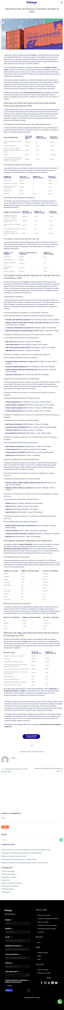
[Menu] (62, 2)
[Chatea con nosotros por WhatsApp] (59, 1001)
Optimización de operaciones (9, 886)
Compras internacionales (8, 874)
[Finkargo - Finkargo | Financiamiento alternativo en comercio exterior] (32, 2)
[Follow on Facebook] (41, 983)
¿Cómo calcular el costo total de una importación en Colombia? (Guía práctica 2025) (25, 850)
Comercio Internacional (8, 871)
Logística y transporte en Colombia (11, 883)
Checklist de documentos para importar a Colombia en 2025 (18, 859)
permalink (41, 751)
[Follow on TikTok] (49, 983)
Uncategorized (5, 892)
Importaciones (5, 880)
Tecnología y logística (7, 889)
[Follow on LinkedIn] (52, 983)
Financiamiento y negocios (9, 877)
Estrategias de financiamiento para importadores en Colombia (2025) (21, 853)
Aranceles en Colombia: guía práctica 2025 (13, 856)
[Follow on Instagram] (45, 983)
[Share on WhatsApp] (32, 745)
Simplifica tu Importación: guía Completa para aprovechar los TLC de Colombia (24, 863)
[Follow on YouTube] (56, 983)
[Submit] (61, 839)
